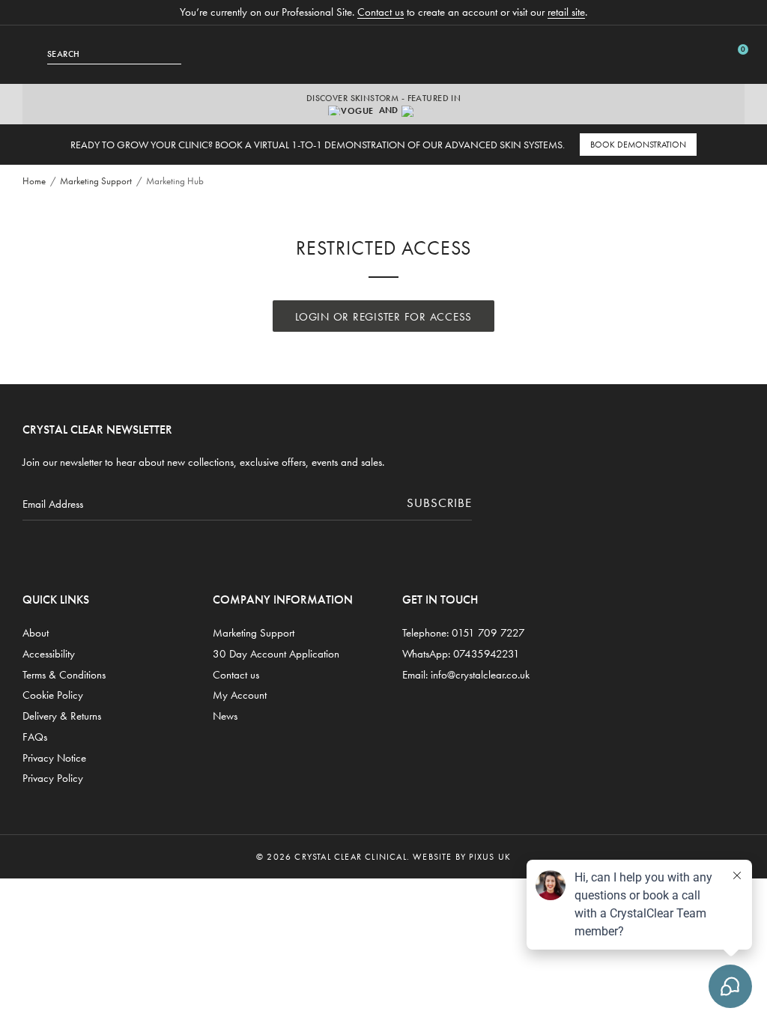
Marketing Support (253, 632)
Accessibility (48, 653)
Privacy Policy (52, 778)
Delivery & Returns (61, 715)
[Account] (713, 54)
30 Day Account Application (276, 653)
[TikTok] (63, 548)
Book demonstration (638, 145)
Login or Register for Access (383, 316)
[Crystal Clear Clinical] (383, 54)
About (35, 632)
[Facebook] (91, 548)
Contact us (380, 11)
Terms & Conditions (64, 674)
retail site (566, 11)
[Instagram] (34, 548)
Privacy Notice (54, 757)
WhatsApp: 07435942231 (461, 653)
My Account (240, 694)
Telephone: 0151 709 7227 (463, 632)
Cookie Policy (52, 694)
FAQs (34, 736)
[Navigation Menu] (34, 54)
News (225, 715)
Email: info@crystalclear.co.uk (466, 674)
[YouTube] (120, 548)
